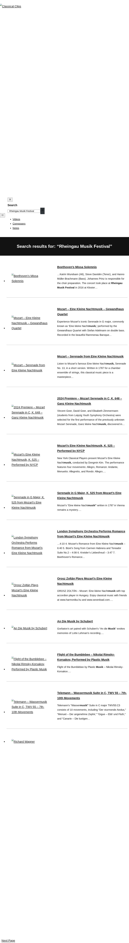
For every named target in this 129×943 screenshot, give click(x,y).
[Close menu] (10, 200)
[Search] (42, 211)
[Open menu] (2, 215)
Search (12, 205)
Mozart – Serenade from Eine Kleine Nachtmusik (90, 356)
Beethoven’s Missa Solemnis (77, 267)
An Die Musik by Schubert (75, 621)
